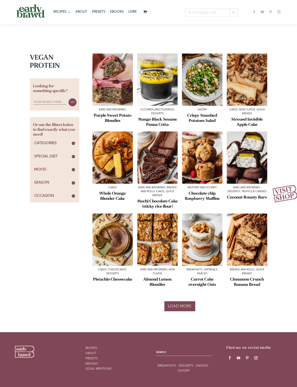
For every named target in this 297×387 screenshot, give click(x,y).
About (81, 11)
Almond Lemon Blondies (157, 282)
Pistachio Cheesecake (112, 279)
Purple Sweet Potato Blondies (112, 118)
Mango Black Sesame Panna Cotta (157, 122)
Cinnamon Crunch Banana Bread (247, 282)
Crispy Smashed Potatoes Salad (202, 118)
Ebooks (116, 11)
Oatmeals (210, 269)
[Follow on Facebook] (254, 12)
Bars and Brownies (112, 109)
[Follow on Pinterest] (270, 12)
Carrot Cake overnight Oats (202, 282)
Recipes (59, 11)
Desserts (157, 113)
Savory (202, 109)
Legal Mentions (98, 368)
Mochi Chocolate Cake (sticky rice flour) (157, 204)
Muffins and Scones (202, 187)
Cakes (233, 109)
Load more (180, 306)
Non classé (247, 109)
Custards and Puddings (157, 109)
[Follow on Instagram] (279, 12)
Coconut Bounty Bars (247, 197)
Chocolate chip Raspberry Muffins (202, 196)
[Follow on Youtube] (262, 12)
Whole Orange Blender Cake (112, 196)
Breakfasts (194, 269)
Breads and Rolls (242, 269)
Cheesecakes (117, 269)
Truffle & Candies (254, 191)
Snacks (202, 273)
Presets (98, 11)
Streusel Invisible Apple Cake (247, 122)
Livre (132, 11)
